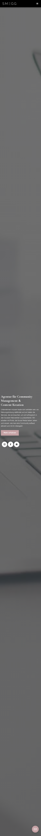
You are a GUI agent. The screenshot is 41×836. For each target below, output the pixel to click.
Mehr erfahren (10, 433)
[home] (9, 3)
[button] (37, 3)
